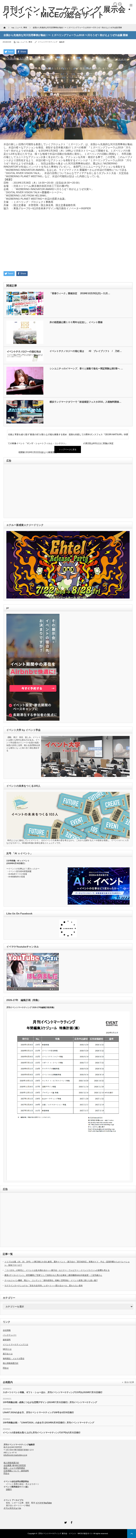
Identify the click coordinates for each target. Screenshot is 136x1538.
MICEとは (7, 1349)
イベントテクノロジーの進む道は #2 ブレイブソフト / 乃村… (86, 351)
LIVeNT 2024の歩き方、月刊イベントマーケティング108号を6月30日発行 (38, 1412)
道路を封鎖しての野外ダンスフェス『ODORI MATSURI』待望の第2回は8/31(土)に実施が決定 (98, 436)
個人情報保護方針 (10, 1363)
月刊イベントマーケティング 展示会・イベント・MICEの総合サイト (65, 1533)
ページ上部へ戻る (131, 1533)
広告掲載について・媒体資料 (16, 1471)
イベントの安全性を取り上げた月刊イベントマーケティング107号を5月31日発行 (41, 1432)
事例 (30, 42)
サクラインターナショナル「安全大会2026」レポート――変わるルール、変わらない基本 (43, 1285)
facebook (120, 4)
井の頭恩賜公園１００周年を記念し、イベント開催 (76, 322)
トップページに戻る (67, 449)
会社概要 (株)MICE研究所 (15, 1465)
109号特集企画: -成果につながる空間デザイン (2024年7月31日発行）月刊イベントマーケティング (50, 1402)
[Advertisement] (68, 239)
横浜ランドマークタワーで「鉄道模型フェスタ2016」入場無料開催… (85, 401)
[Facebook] (71, 1522)
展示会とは (8, 1354)
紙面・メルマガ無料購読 (14, 1468)
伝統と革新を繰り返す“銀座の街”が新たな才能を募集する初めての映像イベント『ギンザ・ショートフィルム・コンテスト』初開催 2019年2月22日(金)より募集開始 (37, 436)
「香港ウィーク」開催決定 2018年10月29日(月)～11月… (80, 293)
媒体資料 (7, 1340)
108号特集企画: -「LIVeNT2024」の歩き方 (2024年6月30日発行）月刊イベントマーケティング (48, 1422)
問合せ (6, 1368)
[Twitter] (65, 1522)
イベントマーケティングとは (15, 1344)
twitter (115, 4)
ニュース (23, 42)
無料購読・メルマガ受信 (13, 1358)
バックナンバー (9, 1335)
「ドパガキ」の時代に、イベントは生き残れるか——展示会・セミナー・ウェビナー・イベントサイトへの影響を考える (57, 1270)
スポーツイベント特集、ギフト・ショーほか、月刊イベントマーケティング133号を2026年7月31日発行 (52, 1392)
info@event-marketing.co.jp (15, 1455)
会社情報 (7, 1330)
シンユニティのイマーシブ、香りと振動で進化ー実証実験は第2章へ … (86, 368)
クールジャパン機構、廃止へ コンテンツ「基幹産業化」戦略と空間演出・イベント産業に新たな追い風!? (51, 1280)
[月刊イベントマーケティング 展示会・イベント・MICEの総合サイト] (68, 12)
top (18, 42)
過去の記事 (129, 1382)
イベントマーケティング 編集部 (51, 42)
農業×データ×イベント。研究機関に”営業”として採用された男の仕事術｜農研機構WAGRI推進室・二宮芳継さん (53, 1275)
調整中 (9, 1489)
